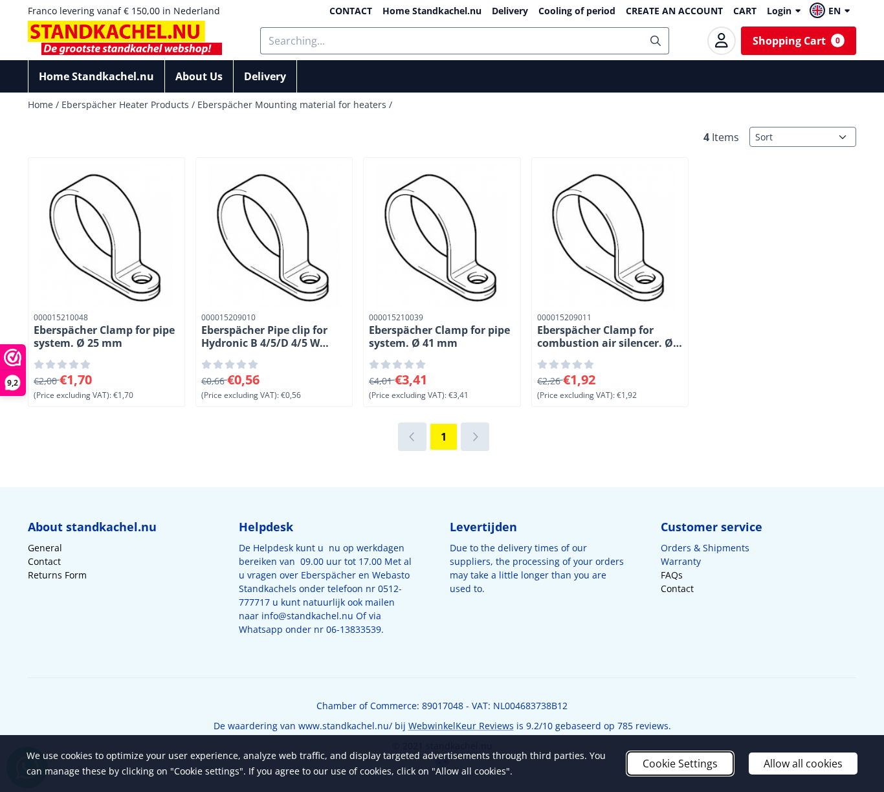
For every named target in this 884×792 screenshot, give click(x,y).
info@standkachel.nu (307, 616)
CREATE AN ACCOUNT (674, 11)
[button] (831, 10)
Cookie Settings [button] (680, 763)
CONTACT (350, 11)
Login (779, 11)
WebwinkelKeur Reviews (461, 726)
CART (745, 11)
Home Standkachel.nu (431, 11)
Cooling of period (576, 11)
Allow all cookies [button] (803, 763)
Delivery (510, 11)
